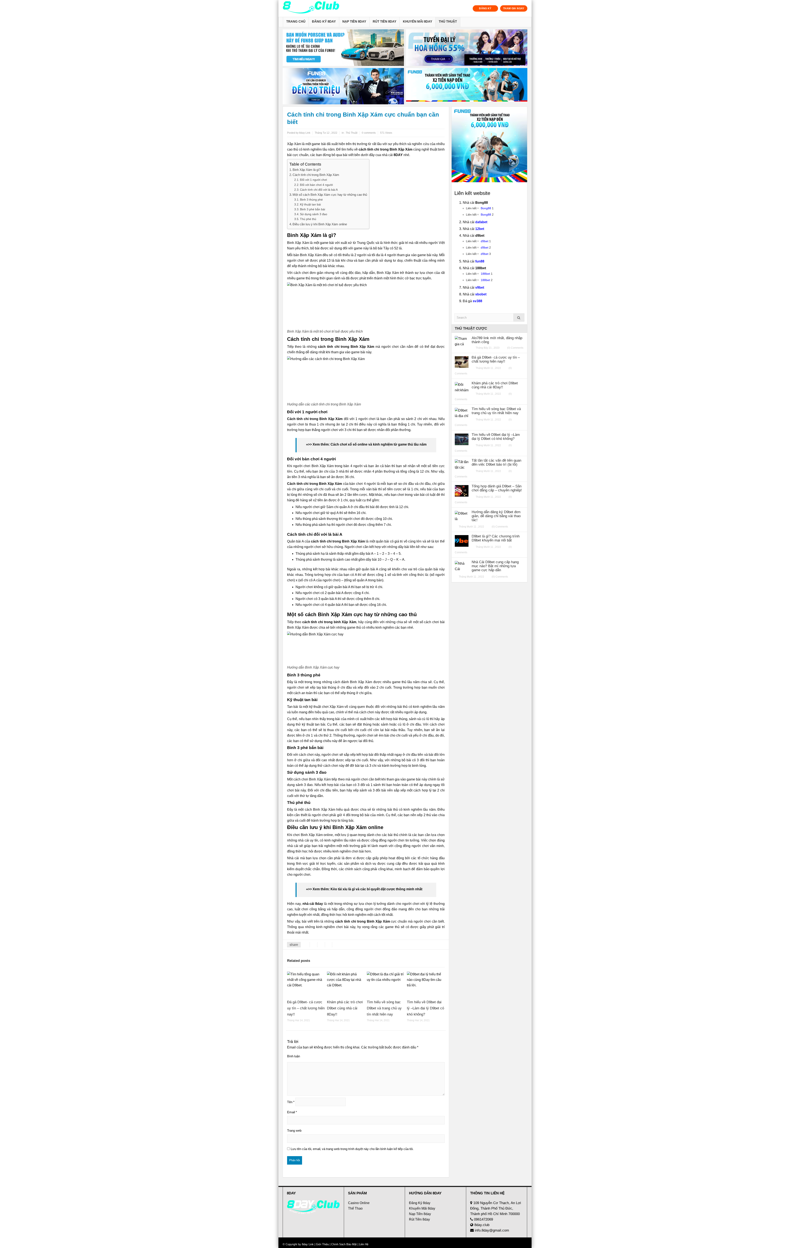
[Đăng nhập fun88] (466, 86)
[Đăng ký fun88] (489, 144)
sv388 (477, 301)
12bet (479, 229)
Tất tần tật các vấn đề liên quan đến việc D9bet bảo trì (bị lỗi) (496, 462)
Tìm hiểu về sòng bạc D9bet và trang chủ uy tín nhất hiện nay (384, 1008)
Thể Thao (355, 1208)
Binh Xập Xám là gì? (307, 169)
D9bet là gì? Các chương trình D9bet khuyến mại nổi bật (496, 538)
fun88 (479, 261)
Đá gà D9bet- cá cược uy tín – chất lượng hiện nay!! (306, 1008)
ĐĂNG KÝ (485, 8)
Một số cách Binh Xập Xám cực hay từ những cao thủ (330, 194)
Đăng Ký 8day (324, 21)
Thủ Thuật (448, 21)
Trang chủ (295, 21)
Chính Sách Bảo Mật (344, 1244)
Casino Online (359, 1203)
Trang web (294, 1130)
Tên (290, 1102)
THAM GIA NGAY (513, 8)
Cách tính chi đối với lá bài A (319, 189)
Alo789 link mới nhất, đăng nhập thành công (497, 340)
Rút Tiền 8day (384, 21)
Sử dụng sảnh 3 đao (313, 214)
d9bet (484, 241)
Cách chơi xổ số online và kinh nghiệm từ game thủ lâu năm (379, 444)
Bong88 (486, 208)
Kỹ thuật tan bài (310, 204)
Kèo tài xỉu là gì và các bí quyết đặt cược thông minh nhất (376, 889)
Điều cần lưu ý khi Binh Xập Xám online (320, 224)
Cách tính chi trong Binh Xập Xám (316, 175)
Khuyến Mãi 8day (417, 21)
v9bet (479, 287)
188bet (485, 273)
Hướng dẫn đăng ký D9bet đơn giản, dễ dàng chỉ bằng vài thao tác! (496, 516)
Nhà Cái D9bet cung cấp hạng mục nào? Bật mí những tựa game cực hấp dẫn (495, 566)
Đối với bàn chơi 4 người (316, 184)
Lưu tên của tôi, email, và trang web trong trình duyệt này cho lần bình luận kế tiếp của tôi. (352, 1149)
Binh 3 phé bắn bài (312, 209)
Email (292, 1112)
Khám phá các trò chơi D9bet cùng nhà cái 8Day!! (345, 1008)
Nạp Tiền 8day (354, 21)
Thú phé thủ (308, 219)
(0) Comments (515, 347)
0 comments (369, 132)
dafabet (481, 222)
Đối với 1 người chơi (313, 179)
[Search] (518, 317)
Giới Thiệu (322, 1244)
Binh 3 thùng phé (311, 199)
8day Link (308, 1244)
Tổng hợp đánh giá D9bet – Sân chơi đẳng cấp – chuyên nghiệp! (497, 488)
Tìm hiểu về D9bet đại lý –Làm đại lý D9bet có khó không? (425, 1008)
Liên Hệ (363, 1244)
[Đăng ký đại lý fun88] (343, 47)
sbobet (480, 294)
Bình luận (293, 1056)
